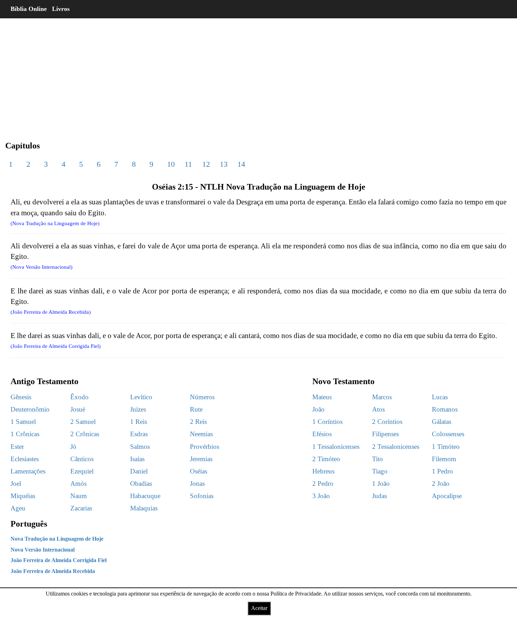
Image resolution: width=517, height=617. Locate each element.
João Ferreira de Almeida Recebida (53, 571)
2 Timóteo (326, 459)
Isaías (137, 459)
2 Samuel (83, 421)
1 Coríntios (327, 421)
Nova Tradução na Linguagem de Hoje (57, 539)
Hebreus (323, 471)
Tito (377, 459)
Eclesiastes (25, 459)
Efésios (322, 434)
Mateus (322, 397)
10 (171, 164)
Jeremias (201, 459)
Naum (78, 496)
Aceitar (259, 608)
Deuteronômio (30, 409)
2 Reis (198, 421)
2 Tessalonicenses (395, 446)
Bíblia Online (29, 8)
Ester (17, 446)
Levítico (141, 397)
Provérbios (204, 446)
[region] (258, 74)
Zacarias (81, 508)
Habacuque (145, 496)
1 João (381, 483)
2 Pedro (322, 483)
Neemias (201, 434)
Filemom (444, 459)
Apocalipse (447, 496)
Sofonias (201, 496)
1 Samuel (23, 421)
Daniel (139, 471)
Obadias (141, 483)
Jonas (197, 483)
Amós (78, 483)
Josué (77, 409)
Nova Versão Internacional (43, 550)
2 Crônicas (84, 434)
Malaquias (144, 508)
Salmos (140, 446)
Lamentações (28, 471)
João (318, 409)
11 (188, 164)
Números (202, 397)
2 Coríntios (387, 421)
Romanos (445, 409)
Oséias (198, 471)
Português (29, 523)
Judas (379, 496)
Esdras (139, 434)
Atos (378, 409)
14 (241, 164)
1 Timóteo (446, 446)
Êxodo (79, 397)
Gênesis (21, 397)
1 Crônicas (25, 434)
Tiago (380, 471)
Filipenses (385, 434)
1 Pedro (442, 471)
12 (206, 164)
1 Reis (138, 421)
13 (224, 164)
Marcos (382, 397)
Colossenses (448, 434)
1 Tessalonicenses (335, 446)
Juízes (138, 409)
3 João (321, 496)
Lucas (440, 397)
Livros (61, 8)
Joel (16, 483)
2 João (440, 483)
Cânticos (82, 459)
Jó (73, 446)
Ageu (18, 508)
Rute (196, 409)
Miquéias (23, 496)
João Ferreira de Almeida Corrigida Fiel (59, 560)
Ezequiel (82, 471)
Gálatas (441, 421)
